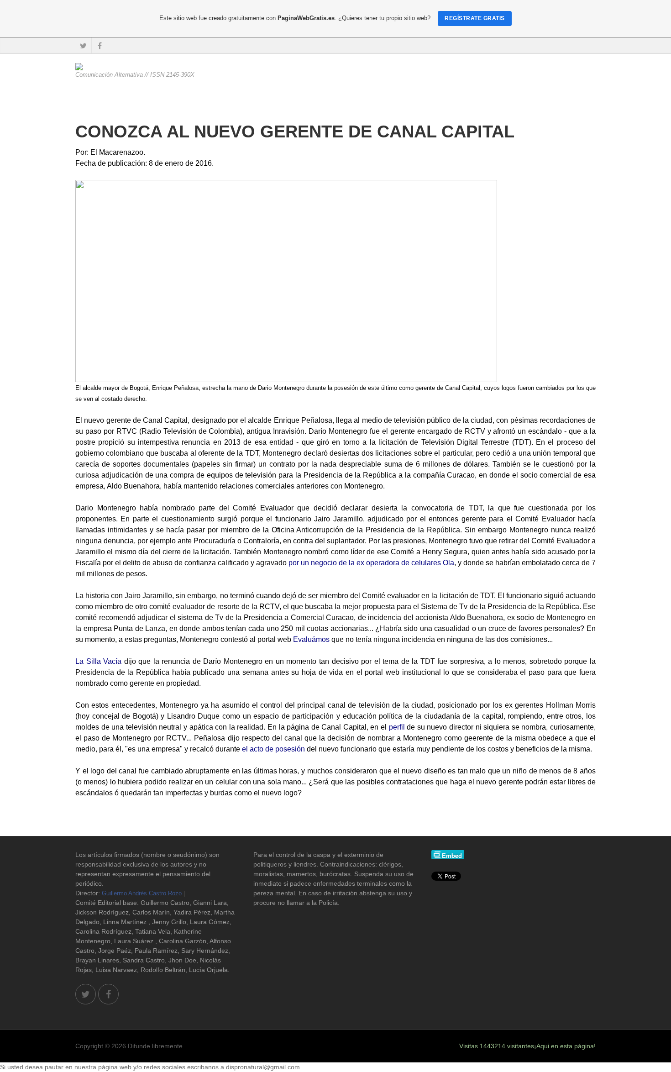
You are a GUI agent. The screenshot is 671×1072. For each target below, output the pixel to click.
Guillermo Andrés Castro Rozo (142, 893)
